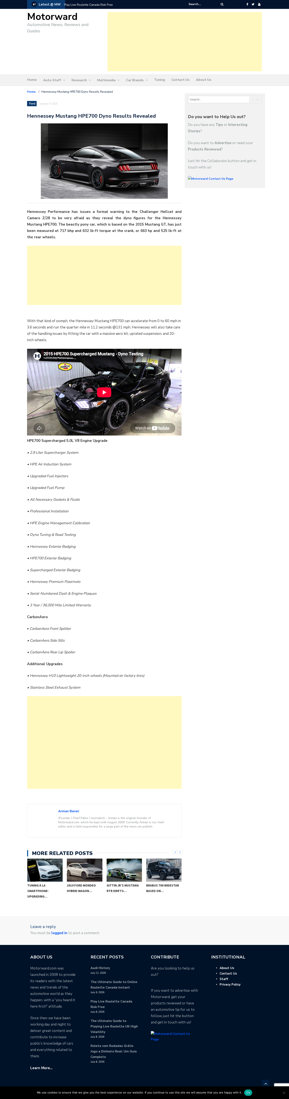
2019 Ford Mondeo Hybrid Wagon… (81, 888)
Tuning (159, 79)
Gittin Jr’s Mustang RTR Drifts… (123, 888)
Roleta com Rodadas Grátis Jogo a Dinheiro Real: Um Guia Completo (114, 1051)
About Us (203, 79)
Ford (32, 104)
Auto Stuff (52, 80)
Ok (248, 1092)
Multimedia (106, 80)
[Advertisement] (184, 41)
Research (79, 80)
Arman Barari (68, 811)
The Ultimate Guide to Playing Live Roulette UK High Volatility (114, 1026)
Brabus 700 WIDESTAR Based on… (162, 888)
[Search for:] (201, 4)
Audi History (100, 968)
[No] (284, 1093)
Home (32, 79)
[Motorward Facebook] (247, 4)
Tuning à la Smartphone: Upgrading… (37, 890)
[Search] (222, 4)
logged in (59, 933)
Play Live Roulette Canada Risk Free (88, 5)
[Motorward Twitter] (253, 4)
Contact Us (180, 79)
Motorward (52, 16)
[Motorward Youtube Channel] (259, 4)
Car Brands (135, 80)
